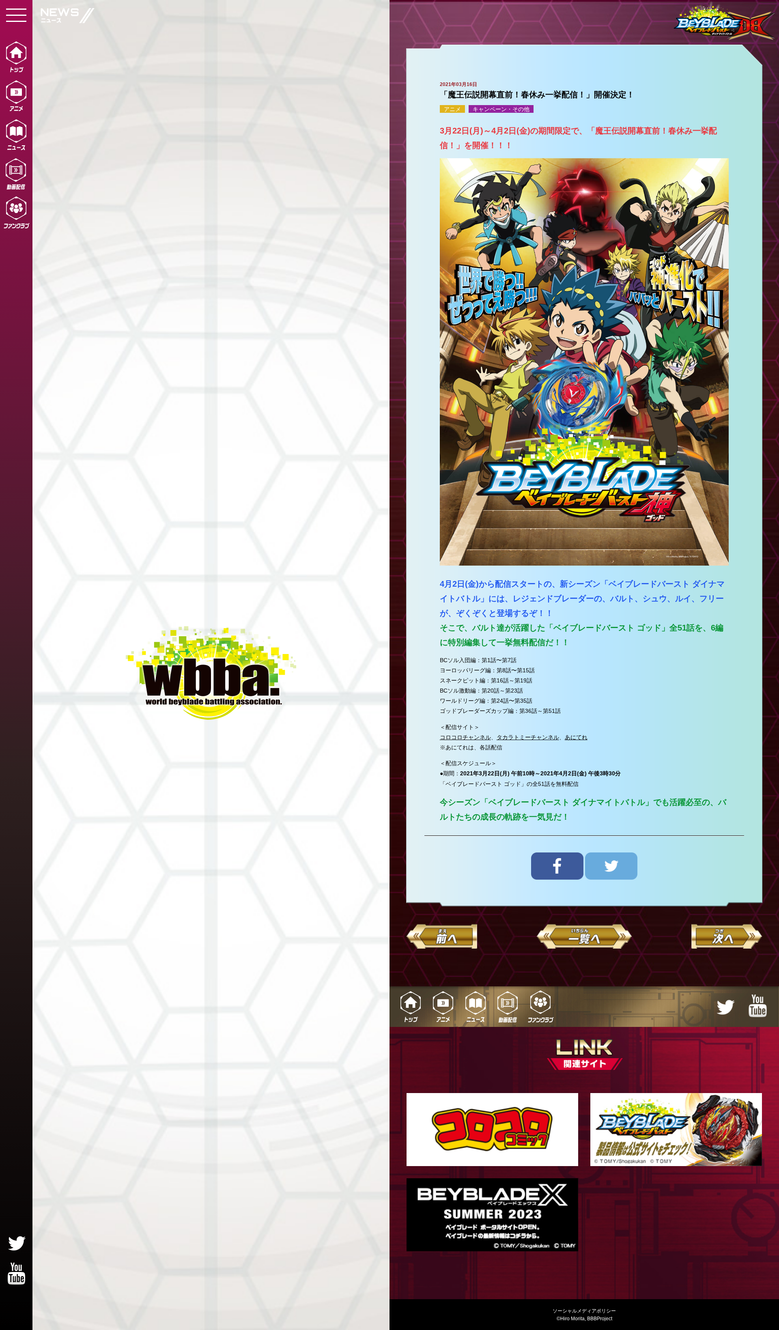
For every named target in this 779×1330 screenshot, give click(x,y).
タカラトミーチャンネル (528, 737)
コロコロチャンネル (465, 737)
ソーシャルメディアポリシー (584, 1311)
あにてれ (576, 737)
